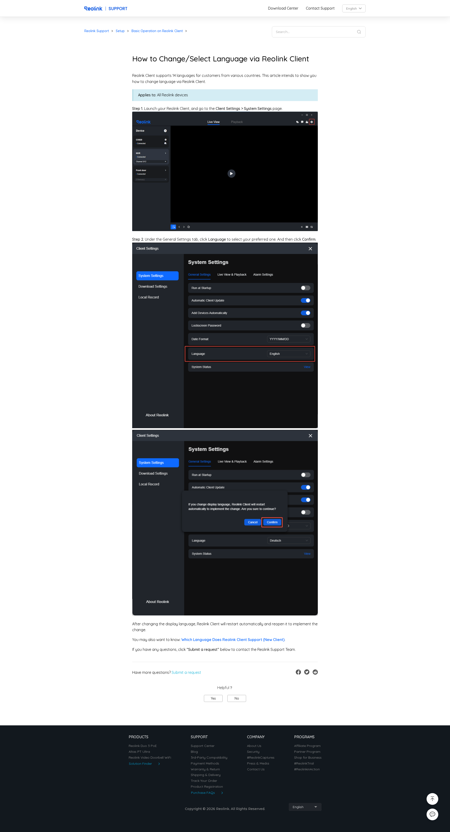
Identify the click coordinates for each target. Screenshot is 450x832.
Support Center (202, 746)
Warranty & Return (205, 769)
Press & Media (258, 763)
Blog (194, 752)
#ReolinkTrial (304, 763)
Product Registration (207, 787)
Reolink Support (96, 31)
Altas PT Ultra (139, 752)
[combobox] (354, 8)
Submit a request (186, 672)
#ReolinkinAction (307, 769)
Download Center (283, 8)
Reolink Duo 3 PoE (143, 746)
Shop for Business (308, 758)
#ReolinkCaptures (260, 758)
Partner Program (307, 752)
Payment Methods (205, 763)
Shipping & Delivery (206, 775)
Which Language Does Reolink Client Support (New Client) (233, 639)
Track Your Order (204, 781)
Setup (120, 31)
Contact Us (256, 769)
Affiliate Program (307, 746)
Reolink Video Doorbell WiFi (150, 758)
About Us (254, 746)
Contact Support (320, 8)
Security (253, 752)
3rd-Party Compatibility (209, 758)
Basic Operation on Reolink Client (157, 31)
